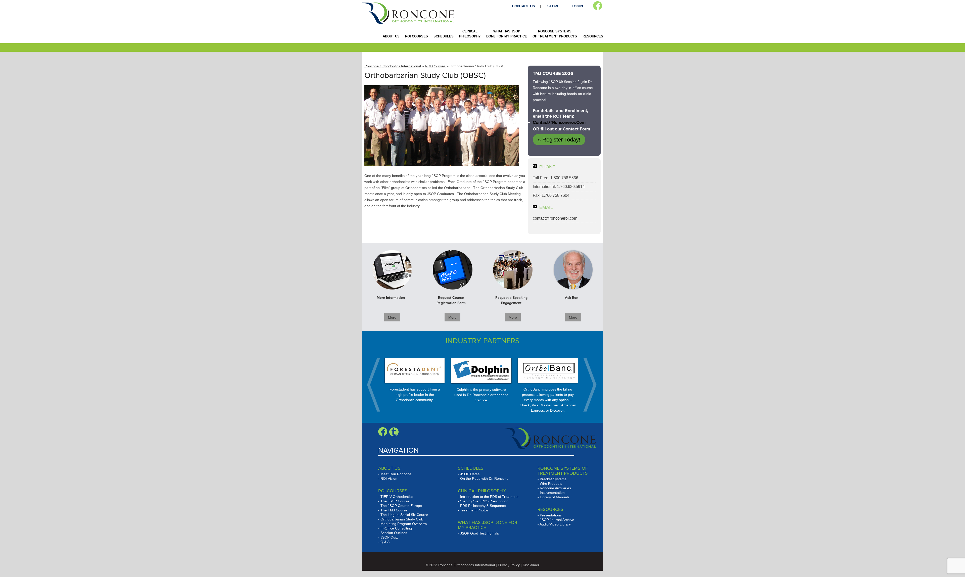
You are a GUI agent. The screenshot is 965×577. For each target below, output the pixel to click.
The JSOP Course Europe (401, 506)
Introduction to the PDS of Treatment (489, 497)
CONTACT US (523, 6)
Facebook (597, 6)
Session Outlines (393, 533)
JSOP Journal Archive (557, 520)
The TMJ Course (393, 510)
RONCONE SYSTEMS (555, 33)
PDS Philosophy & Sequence (483, 506)
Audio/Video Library (555, 524)
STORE (553, 6)
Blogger (394, 431)
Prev (376, 385)
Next (587, 385)
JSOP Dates (469, 474)
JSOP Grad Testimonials (479, 533)
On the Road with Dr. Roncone (484, 478)
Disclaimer (531, 565)
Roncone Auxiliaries (555, 488)
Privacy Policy (509, 565)
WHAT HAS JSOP (506, 33)
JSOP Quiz (389, 537)
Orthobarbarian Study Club (401, 519)
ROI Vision (388, 478)
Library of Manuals (554, 497)
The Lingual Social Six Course (404, 515)
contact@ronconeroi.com (559, 122)
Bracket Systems (553, 479)
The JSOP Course (394, 501)
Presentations (551, 515)
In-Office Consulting (396, 528)
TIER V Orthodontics (396, 497)
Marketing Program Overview (403, 524)
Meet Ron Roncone (395, 474)
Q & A (385, 542)
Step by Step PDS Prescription (484, 501)
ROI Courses (435, 66)
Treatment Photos (474, 510)
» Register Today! (559, 139)
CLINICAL (470, 33)
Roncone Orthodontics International (392, 66)
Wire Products (551, 484)
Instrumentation (552, 493)
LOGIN (577, 6)
